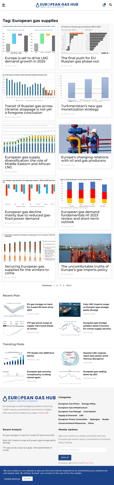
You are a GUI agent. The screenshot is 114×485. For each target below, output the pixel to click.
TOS (78, 463)
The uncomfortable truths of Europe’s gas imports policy (85, 268)
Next (69, 285)
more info (43, 413)
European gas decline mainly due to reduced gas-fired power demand (28, 215)
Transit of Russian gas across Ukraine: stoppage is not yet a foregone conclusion (29, 109)
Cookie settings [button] (12, 478)
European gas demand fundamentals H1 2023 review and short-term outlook (80, 217)
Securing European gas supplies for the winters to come (27, 269)
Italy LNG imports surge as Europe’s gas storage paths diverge (96, 307)
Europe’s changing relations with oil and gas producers (84, 159)
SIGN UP (65, 457)
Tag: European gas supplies (30, 20)
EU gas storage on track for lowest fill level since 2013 (40, 307)
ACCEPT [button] (27, 478)
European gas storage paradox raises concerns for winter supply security (97, 326)
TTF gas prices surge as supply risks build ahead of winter (40, 326)
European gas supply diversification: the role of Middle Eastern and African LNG (27, 162)
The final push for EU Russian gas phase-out (80, 59)
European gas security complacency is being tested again (39, 374)
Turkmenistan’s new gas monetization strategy (81, 107)
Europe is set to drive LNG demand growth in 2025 (26, 59)
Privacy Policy (88, 463)
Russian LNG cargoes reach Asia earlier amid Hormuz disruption (95, 356)
